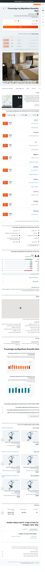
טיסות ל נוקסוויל (34, 536)
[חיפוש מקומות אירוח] (43, 10)
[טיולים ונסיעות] (43, 22)
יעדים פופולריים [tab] (25, 529)
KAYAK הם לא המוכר (34, 551)
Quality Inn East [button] (36, 442)
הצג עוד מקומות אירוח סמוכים (7, 427)
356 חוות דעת (31, 14)
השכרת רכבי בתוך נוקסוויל (15, 536)
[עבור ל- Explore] (43, 16)
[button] (1, 1)
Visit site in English (18, 1)
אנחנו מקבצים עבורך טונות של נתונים (30, 553)
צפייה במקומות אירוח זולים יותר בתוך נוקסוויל (10, 451)
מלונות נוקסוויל (37, 563)
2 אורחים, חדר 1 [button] (34, 23)
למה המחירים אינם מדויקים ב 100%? (31, 556)
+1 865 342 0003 (35, 17)
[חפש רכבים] (43, 13)
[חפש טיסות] (43, 8)
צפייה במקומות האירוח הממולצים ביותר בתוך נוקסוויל (10, 476)
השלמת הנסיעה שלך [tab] (33, 529)
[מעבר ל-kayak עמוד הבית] (37, 4)
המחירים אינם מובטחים (15, 548)
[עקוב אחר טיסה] (43, 19)
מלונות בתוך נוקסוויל (33, 538)
